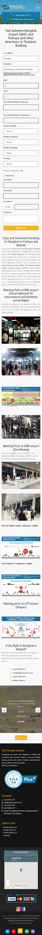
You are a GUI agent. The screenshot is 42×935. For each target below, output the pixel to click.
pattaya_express (19, 680)
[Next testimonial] (37, 710)
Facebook (6, 836)
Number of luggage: (10, 148)
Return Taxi (10, 176)
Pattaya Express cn (9, 830)
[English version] (35, 2)
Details (21, 721)
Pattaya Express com (10, 827)
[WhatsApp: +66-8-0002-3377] (27, 931)
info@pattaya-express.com (23, 19)
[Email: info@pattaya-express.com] (14, 931)
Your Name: (8, 180)
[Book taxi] (21, 930)
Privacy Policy (15, 923)
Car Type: (7, 158)
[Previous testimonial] (4, 710)
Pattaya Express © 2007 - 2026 (11, 916)
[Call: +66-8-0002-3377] (8, 931)
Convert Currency (21, 852)
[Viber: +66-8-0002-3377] (34, 931)
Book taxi (21, 737)
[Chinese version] (38, 2)
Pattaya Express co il (10, 833)
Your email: (7, 190)
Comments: (7, 212)
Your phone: (8, 201)
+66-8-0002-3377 (23, 15)
